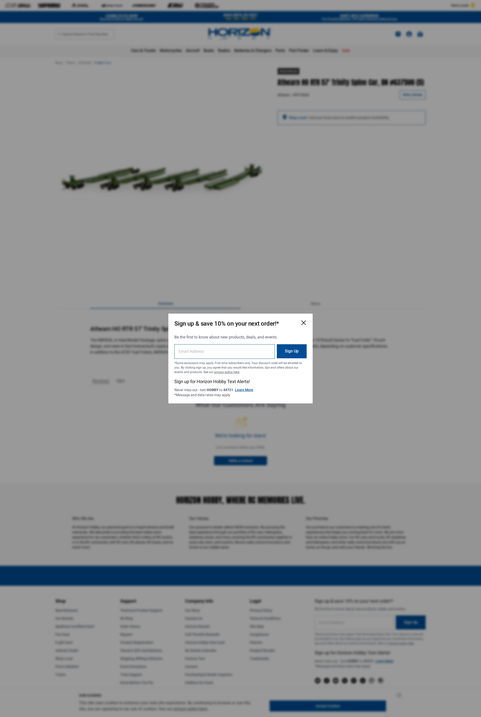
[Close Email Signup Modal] (304, 323)
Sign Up (292, 351)
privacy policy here (226, 372)
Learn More (244, 390)
